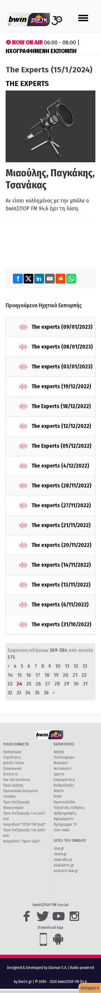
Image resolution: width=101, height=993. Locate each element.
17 (37, 675)
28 (57, 684)
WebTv (59, 791)
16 (28, 675)
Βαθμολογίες (64, 785)
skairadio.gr (63, 859)
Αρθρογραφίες (65, 813)
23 (10, 684)
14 (10, 675)
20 (65, 675)
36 (46, 693)
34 (28, 693)
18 (46, 675)
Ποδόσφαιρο (64, 757)
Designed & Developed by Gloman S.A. (37, 967)
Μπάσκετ (61, 763)
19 (56, 675)
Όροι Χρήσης (13, 785)
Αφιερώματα (63, 818)
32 (10, 693)
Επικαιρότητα (64, 779)
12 (76, 666)
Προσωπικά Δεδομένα (20, 791)
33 (19, 693)
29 (66, 684)
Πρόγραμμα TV (65, 824)
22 (84, 675)
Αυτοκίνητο (63, 768)
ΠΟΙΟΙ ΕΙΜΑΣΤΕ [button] (16, 744)
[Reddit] (61, 278)
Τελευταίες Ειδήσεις (69, 807)
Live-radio (62, 830)
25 (28, 684)
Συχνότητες (12, 757)
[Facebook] (18, 278)
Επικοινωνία (12, 768)
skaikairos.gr (64, 865)
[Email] (50, 278)
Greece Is (10, 774)
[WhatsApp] (71, 278)
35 (37, 693)
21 (75, 675)
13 (84, 666)
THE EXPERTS (27, 83)
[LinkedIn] (39, 278)
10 (58, 666)
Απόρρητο (90, 987)
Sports (59, 774)
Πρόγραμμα (12, 751)
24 (19, 684)
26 (38, 684)
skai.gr (59, 848)
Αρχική (59, 751)
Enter (58, 796)
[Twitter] (29, 278)
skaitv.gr (60, 854)
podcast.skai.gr (66, 870)
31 (85, 684)
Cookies (9, 796)
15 (19, 675)
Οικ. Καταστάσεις (17, 779)
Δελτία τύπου (13, 763)
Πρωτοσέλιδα (64, 802)
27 (47, 684)
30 (76, 684)
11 (67, 666)
